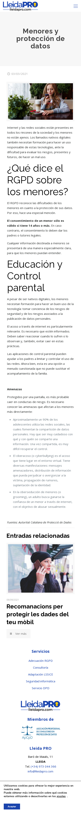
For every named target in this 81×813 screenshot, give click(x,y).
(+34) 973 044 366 (43, 766)
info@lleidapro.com (40, 771)
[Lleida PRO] (20, 6)
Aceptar (12, 806)
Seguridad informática (40, 681)
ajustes (61, 796)
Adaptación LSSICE (40, 674)
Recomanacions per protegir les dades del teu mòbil (37, 614)
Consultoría (40, 667)
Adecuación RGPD (41, 661)
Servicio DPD (40, 688)
